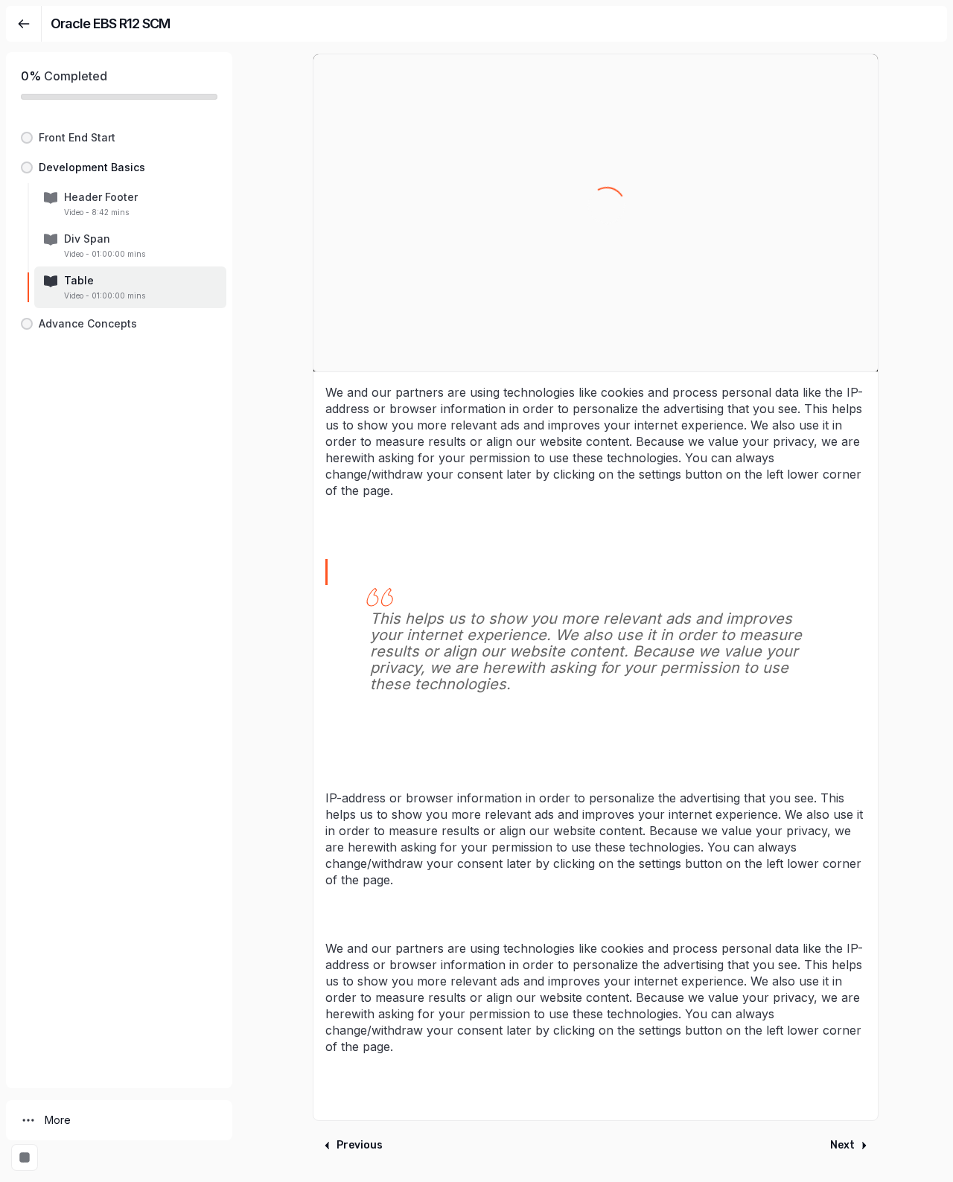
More (58, 1120)
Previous (360, 1145)
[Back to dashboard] (24, 24)
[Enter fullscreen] (24, 1157)
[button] (119, 138)
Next (842, 1145)
